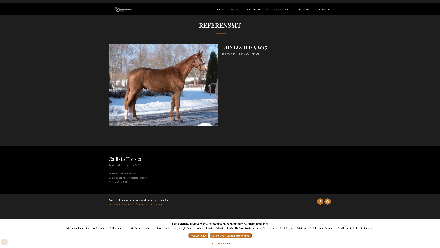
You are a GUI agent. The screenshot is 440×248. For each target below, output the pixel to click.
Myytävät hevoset (257, 9)
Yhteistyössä (301, 9)
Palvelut (236, 9)
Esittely (220, 9)
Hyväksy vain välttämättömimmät (230, 235)
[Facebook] (320, 201)
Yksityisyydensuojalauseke (149, 203)
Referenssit (280, 9)
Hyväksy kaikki (198, 235)
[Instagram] (327, 201)
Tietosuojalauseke (220, 243)
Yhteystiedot (323, 9)
